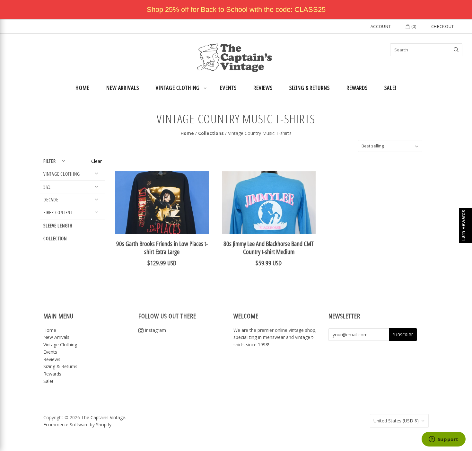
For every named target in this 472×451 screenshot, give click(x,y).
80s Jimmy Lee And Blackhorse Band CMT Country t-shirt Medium (268, 247)
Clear (96, 161)
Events (228, 88)
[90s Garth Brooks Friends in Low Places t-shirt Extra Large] (162, 202)
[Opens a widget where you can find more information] (443, 440)
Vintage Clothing (178, 88)
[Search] (456, 49)
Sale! (390, 88)
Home (82, 88)
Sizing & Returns (309, 88)
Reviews (263, 88)
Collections (211, 133)
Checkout (442, 26)
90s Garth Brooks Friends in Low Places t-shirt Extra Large (162, 247)
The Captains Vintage (103, 417)
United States (396, 421)
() (413, 26)
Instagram (155, 330)
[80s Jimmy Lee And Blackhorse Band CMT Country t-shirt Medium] (269, 202)
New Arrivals (122, 88)
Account (381, 26)
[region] (236, 9)
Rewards (357, 88)
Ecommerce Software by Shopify (77, 424)
